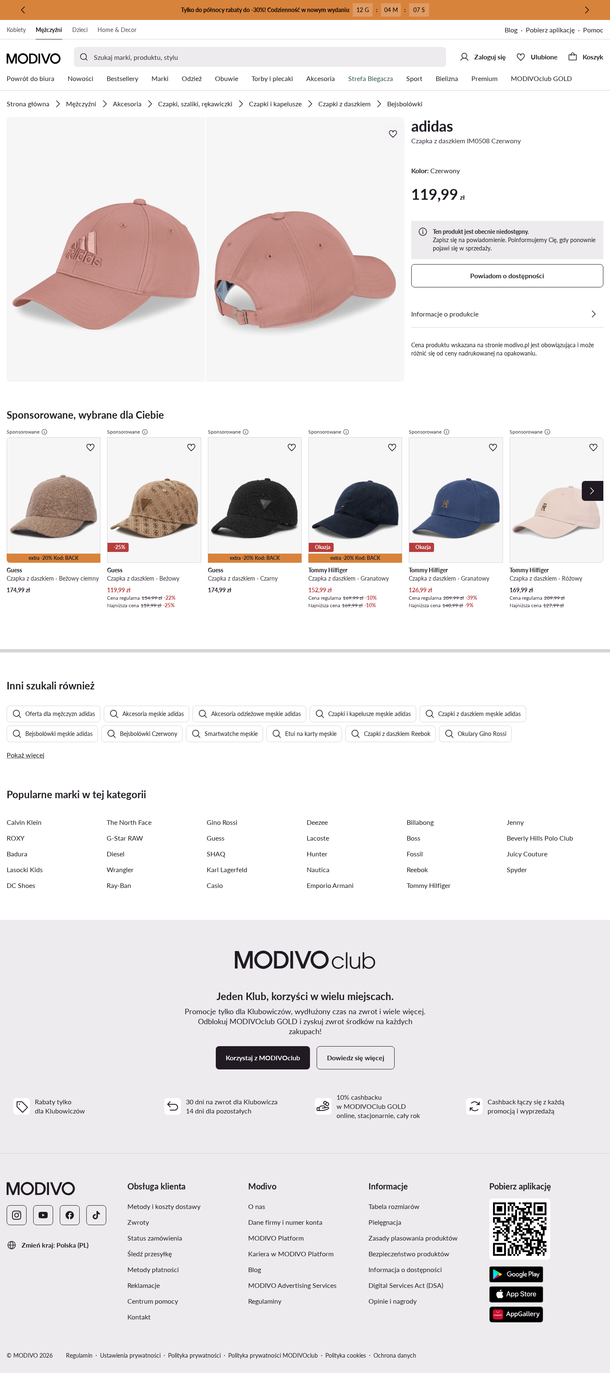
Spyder (517, 869)
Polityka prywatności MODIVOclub (273, 1355)
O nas (296, 1206)
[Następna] (587, 10)
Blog (515, 30)
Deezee (317, 822)
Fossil (415, 854)
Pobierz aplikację (554, 30)
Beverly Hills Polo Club (540, 838)
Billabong (420, 822)
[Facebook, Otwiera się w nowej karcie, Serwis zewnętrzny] (70, 1215)
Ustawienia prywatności (130, 1355)
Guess (215, 838)
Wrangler (120, 869)
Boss (413, 838)
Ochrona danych (394, 1355)
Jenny (515, 822)
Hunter (317, 854)
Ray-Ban (119, 885)
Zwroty (177, 1222)
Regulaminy (304, 1301)
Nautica (318, 869)
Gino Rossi (222, 822)
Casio (215, 885)
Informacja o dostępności (425, 1269)
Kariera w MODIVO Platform (305, 1253)
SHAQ (216, 854)
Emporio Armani (330, 885)
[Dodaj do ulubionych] (394, 134)
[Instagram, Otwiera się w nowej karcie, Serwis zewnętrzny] (17, 1215)
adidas (432, 126)
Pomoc (593, 30)
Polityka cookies (345, 1355)
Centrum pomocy (184, 1301)
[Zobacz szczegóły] (593, 314)
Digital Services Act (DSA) (425, 1285)
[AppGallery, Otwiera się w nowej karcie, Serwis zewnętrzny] (516, 1314)
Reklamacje (183, 1285)
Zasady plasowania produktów (425, 1237)
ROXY (15, 838)
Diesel (115, 854)
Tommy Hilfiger (429, 885)
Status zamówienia (184, 1237)
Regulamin (79, 1355)
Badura (17, 854)
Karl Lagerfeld (227, 869)
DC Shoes (21, 885)
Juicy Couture (527, 854)
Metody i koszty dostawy (184, 1206)
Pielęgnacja (424, 1222)
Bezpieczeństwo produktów (425, 1253)
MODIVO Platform (305, 1237)
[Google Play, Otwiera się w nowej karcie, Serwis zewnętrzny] (516, 1274)
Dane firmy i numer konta (305, 1222)
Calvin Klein (24, 822)
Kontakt (178, 1316)
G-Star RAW (125, 838)
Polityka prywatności (194, 1355)
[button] (106, 249)
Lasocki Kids (25, 869)
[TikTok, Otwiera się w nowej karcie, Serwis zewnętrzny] (96, 1215)
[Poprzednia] (23, 10)
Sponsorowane (23, 432)
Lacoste (318, 838)
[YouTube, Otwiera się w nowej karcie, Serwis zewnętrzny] (43, 1215)
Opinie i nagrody (425, 1301)
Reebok (417, 869)
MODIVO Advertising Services (305, 1285)
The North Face (129, 822)
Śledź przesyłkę (184, 1253)
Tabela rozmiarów (425, 1206)
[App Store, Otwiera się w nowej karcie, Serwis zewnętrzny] (516, 1294)
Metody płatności (184, 1269)
